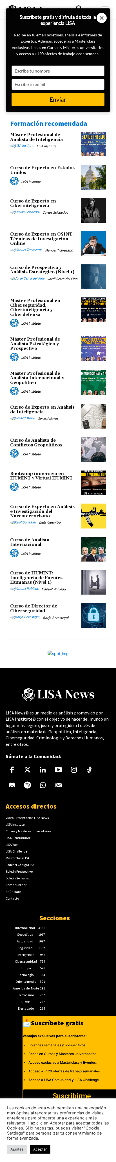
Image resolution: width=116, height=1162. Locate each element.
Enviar (58, 99)
